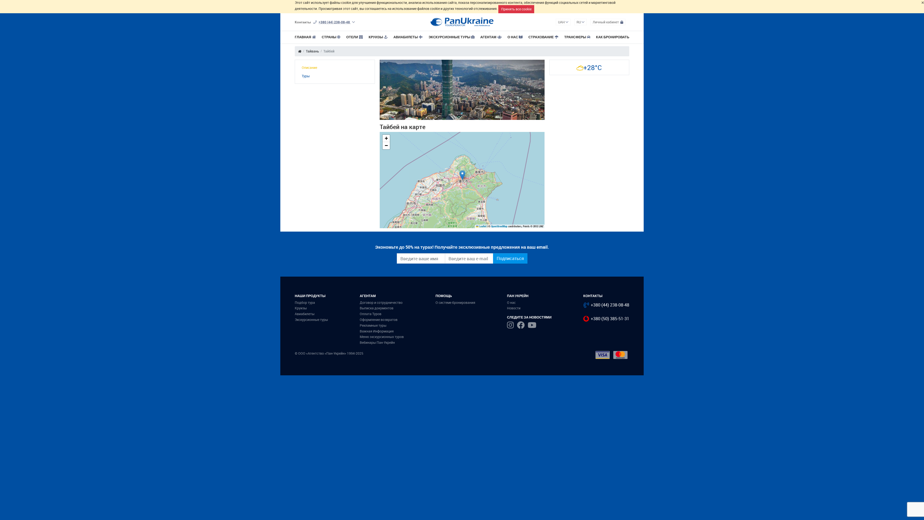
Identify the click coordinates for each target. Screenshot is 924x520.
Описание (309, 67)
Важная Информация (377, 331)
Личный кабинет (606, 22)
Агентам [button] (488, 37)
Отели (352, 37)
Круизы (376, 37)
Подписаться (510, 258)
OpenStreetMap (499, 226)
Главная (303, 37)
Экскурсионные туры (449, 37)
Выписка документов (376, 308)
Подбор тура (305, 302)
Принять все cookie (516, 9)
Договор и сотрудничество (381, 302)
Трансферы (575, 37)
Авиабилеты (405, 37)
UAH (561, 22)
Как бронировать (612, 37)
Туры (306, 76)
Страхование (541, 37)
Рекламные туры (373, 325)
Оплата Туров (370, 314)
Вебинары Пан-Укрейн (377, 342)
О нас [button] (512, 37)
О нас (511, 302)
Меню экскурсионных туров (382, 336)
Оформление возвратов (379, 319)
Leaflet (482, 226)
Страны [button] (329, 37)
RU (579, 22)
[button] (462, 175)
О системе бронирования (455, 302)
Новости (513, 308)
